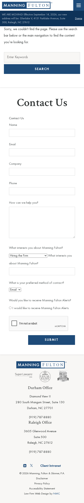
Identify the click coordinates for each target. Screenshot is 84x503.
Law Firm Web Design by (42, 493)
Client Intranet (50, 466)
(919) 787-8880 (40, 417)
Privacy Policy (42, 483)
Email (12, 144)
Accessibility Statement (42, 488)
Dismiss (78, 18)
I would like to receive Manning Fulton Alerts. (40, 308)
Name (13, 125)
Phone (13, 183)
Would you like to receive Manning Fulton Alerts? (40, 300)
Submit (51, 340)
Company (15, 164)
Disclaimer (42, 478)
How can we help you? (23, 202)
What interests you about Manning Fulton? (36, 248)
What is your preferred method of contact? (36, 283)
